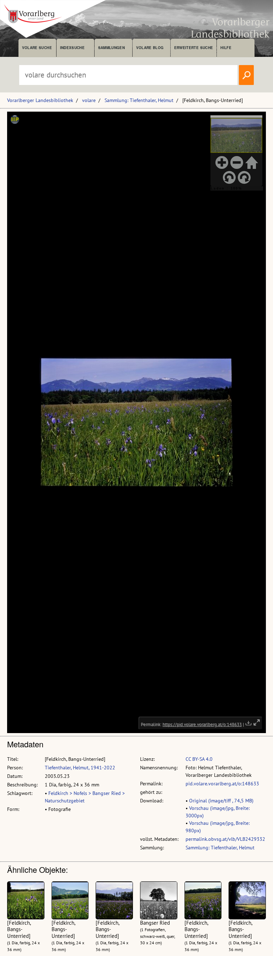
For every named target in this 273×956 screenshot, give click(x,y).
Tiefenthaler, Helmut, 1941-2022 (80, 767)
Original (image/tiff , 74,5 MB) (221, 800)
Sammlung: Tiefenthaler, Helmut (139, 100)
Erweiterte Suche (193, 47)
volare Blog (150, 47)
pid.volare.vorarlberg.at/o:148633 (222, 783)
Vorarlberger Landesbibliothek (40, 100)
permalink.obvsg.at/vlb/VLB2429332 (225, 839)
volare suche (37, 47)
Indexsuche (72, 47)
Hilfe (225, 47)
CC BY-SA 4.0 (199, 759)
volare (89, 100)
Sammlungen (111, 47)
